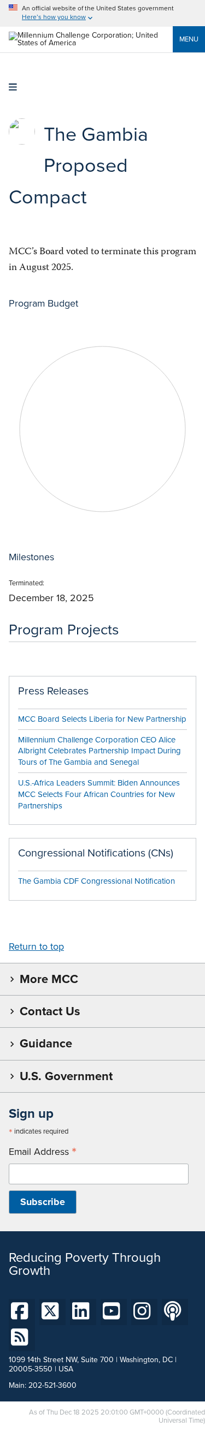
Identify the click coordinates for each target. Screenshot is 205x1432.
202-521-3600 (52, 1385)
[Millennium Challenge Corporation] (91, 43)
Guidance (46, 1043)
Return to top (36, 946)
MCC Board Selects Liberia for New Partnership (102, 719)
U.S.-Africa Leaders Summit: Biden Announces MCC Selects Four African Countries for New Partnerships (99, 794)
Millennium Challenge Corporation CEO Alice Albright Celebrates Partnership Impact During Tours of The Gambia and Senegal (99, 751)
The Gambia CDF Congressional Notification (96, 881)
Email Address (43, 1152)
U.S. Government (66, 1076)
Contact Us (50, 1011)
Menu (188, 39)
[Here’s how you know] (102, 13)
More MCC (49, 979)
